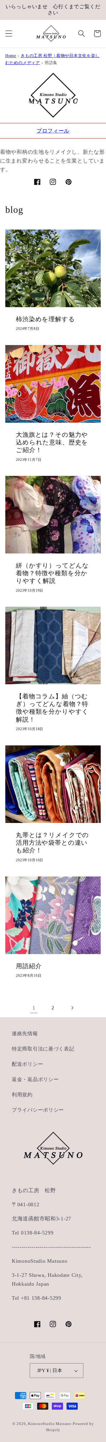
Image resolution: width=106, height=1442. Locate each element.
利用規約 (22, 1095)
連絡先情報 (25, 1033)
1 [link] (33, 1008)
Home (10, 55)
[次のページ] (72, 1008)
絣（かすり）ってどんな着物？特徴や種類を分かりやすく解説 (52, 573)
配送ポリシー (27, 1064)
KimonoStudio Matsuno (50, 1423)
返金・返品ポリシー (35, 1079)
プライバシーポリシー (38, 1110)
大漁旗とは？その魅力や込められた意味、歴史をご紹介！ (52, 442)
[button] (9, 33)
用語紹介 (29, 965)
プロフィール (53, 131)
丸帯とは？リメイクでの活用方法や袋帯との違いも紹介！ (52, 843)
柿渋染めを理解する (45, 319)
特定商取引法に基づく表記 (43, 1049)
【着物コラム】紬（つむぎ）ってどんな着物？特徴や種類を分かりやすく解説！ (52, 708)
